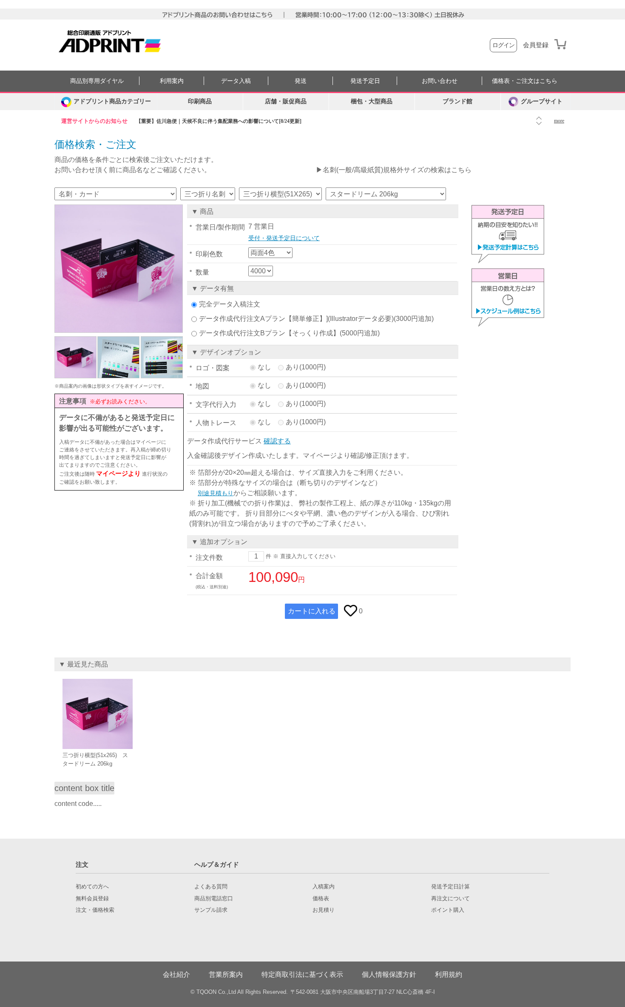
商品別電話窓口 (213, 899)
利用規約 (448, 974)
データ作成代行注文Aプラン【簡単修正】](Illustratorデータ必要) (296, 318)
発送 (301, 81)
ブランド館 (457, 101)
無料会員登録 (92, 899)
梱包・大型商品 (371, 101)
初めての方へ (92, 887)
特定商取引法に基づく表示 (302, 974)
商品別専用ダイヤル (97, 81)
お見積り (323, 910)
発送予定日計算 (450, 887)
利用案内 (172, 81)
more (559, 121)
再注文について (450, 899)
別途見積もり (215, 493)
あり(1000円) (306, 367)
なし (264, 367)
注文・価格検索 (95, 910)
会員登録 (535, 45)
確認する (277, 441)
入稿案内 (323, 887)
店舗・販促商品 (286, 101)
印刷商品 (200, 101)
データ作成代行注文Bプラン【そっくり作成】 (269, 333)
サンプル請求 (210, 910)
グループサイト (541, 101)
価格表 (320, 899)
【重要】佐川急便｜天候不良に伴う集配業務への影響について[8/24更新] (218, 121)
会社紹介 (176, 974)
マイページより (118, 473)
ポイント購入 (447, 910)
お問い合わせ (439, 81)
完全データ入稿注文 (229, 304)
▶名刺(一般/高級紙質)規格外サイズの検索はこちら (394, 169)
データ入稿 (236, 81)
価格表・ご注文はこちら (524, 81)
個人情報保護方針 (389, 974)
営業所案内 (226, 974)
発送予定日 (365, 81)
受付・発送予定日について (284, 238)
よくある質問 (210, 887)
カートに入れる (311, 611)
